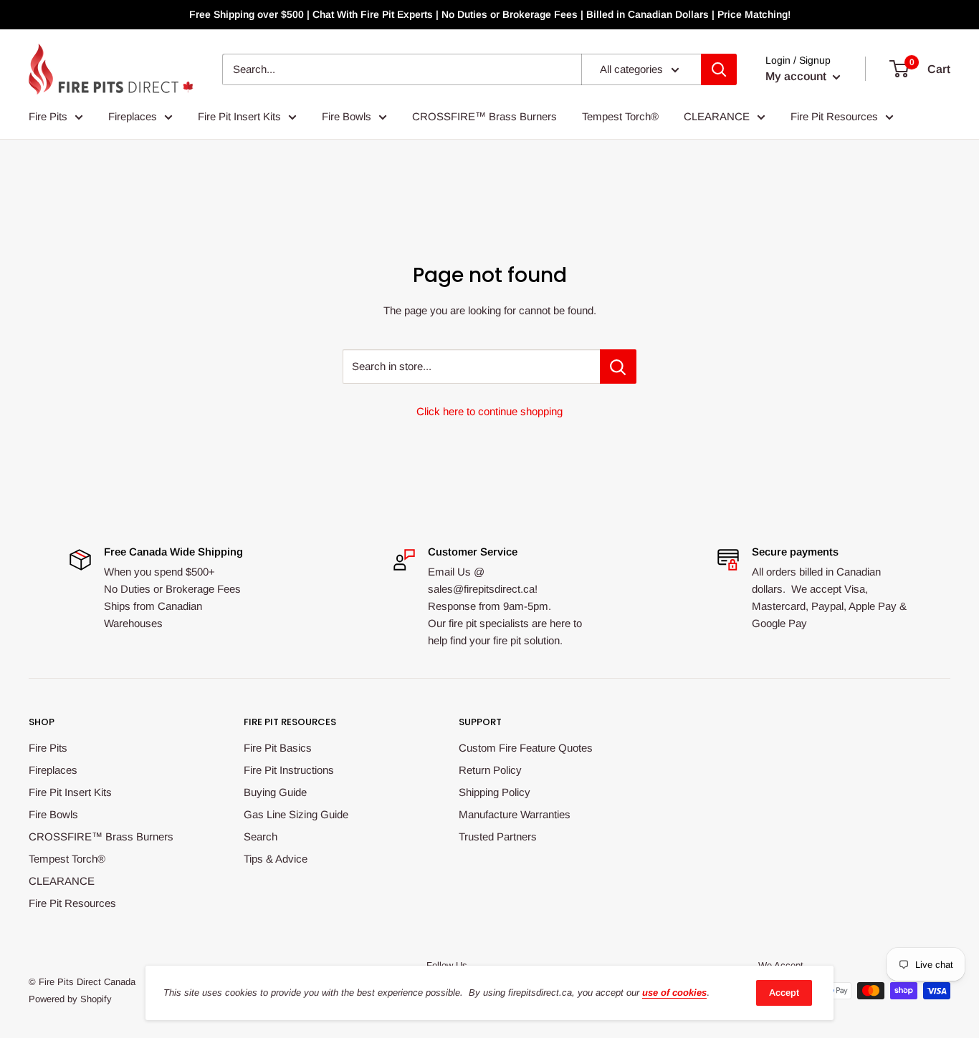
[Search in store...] (618, 366)
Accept (784, 992)
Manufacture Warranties (514, 814)
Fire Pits (48, 116)
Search (260, 836)
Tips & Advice (275, 859)
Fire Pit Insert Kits (239, 116)
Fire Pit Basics (278, 748)
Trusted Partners (498, 836)
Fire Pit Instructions (289, 770)
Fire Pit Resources (834, 116)
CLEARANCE (717, 116)
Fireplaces (132, 116)
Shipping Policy (494, 792)
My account (797, 76)
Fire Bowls (346, 116)
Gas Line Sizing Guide (296, 814)
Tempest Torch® (620, 116)
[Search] (719, 69)
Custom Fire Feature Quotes (526, 748)
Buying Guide (275, 792)
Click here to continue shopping (489, 411)
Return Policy (490, 770)
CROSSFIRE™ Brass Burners (484, 116)
